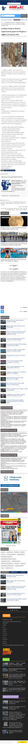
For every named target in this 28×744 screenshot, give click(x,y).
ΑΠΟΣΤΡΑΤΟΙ (10, 552)
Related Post (5, 213)
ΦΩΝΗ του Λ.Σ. (9, 568)
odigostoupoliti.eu (5, 168)
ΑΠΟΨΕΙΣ (16, 552)
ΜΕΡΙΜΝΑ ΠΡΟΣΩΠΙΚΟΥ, (14, 38)
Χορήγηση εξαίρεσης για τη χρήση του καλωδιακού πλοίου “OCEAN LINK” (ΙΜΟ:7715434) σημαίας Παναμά (14, 458)
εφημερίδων (14, 545)
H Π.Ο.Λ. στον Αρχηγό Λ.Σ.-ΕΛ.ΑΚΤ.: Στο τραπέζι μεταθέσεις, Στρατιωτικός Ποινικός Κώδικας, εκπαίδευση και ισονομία (16, 333)
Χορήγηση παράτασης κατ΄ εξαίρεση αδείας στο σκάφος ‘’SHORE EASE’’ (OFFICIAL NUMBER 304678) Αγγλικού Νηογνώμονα (13, 461)
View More (24, 213)
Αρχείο (23, 572)
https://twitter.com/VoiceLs (20, 189)
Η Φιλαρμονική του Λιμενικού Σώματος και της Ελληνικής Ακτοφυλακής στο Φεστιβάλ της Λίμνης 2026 (14, 244)
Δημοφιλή (14, 572)
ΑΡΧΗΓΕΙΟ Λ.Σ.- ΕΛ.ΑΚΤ (8, 619)
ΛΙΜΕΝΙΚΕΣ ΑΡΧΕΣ (10, 19)
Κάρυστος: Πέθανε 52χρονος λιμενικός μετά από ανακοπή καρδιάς (16, 732)
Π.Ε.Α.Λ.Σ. (5, 629)
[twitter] (13, 1)
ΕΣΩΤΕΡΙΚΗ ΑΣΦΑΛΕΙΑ (6, 556)
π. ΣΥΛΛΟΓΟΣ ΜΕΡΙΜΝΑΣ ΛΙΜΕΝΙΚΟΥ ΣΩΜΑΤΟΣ (14, 645)
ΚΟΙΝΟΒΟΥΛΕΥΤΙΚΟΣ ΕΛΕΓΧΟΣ (8, 559)
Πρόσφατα (5, 572)
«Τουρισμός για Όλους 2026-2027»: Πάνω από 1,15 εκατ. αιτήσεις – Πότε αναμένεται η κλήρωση (13, 260)
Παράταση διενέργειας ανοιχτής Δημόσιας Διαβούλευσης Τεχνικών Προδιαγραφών (13, 466)
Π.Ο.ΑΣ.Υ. (5, 631)
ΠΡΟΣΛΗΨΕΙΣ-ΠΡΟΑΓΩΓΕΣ (7, 565)
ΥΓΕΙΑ (2, 568)
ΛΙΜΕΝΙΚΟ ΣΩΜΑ (16, 561)
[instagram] (17, 610)
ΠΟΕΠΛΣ (4, 625)
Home (2, 22)
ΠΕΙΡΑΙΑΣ (23, 563)
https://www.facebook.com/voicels (18, 188)
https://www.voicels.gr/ (18, 185)
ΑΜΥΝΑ (3, 552)
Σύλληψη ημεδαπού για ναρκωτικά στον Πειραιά (16, 355)
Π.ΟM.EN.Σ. (5, 639)
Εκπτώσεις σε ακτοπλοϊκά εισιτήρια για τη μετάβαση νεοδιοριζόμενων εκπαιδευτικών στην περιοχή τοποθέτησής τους (12, 414)
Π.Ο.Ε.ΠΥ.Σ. (5, 635)
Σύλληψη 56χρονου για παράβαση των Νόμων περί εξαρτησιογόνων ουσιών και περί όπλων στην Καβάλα (13, 439)
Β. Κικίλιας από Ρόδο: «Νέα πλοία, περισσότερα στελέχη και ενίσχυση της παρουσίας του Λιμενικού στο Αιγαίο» (14, 411)
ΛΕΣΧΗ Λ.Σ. (5, 643)
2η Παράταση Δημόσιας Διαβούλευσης (9, 468)
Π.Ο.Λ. (4, 627)
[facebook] (12, 1)
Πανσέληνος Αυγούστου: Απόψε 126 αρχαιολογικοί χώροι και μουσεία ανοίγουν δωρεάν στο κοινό (13, 228)
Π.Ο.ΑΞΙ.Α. (5, 633)
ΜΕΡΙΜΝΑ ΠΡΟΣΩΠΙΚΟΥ (10, 22)
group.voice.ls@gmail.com (9, 191)
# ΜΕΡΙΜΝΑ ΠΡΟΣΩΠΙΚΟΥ (9, 170)
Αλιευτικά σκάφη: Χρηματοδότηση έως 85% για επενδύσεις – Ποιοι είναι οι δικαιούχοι (17, 683)
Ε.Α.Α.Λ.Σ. (5, 641)
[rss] (15, 1)
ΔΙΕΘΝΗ (22, 552)
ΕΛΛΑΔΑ (3, 554)
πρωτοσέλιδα (9, 545)
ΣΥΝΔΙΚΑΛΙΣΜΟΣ (19, 565)
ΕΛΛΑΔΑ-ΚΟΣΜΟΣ (11, 554)
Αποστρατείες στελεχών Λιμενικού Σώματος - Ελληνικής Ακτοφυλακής (17, 702)
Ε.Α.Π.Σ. (4, 637)
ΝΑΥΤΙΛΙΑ (16, 563)
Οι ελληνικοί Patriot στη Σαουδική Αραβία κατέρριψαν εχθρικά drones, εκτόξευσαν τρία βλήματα (15, 401)
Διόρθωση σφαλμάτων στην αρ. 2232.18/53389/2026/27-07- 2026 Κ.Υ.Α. (14, 464)
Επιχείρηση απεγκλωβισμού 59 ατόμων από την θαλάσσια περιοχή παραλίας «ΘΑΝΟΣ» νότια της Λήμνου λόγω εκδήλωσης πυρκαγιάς (13, 422)
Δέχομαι (22, 741)
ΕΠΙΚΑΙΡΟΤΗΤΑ (21, 554)
